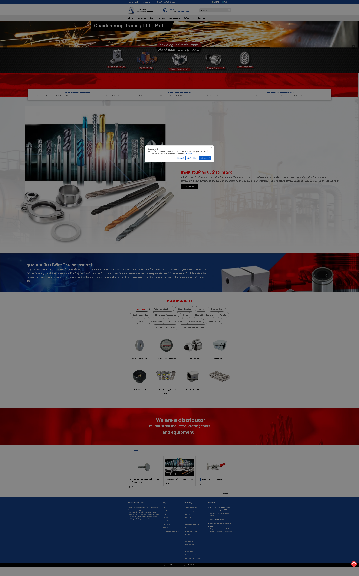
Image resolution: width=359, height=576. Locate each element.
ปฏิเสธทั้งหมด (191, 158)
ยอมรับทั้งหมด (205, 158)
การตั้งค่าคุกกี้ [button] (179, 158)
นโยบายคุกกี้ (188, 154)
